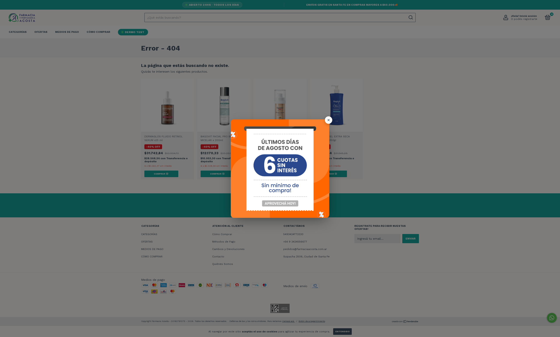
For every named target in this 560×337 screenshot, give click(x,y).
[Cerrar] (328, 120)
